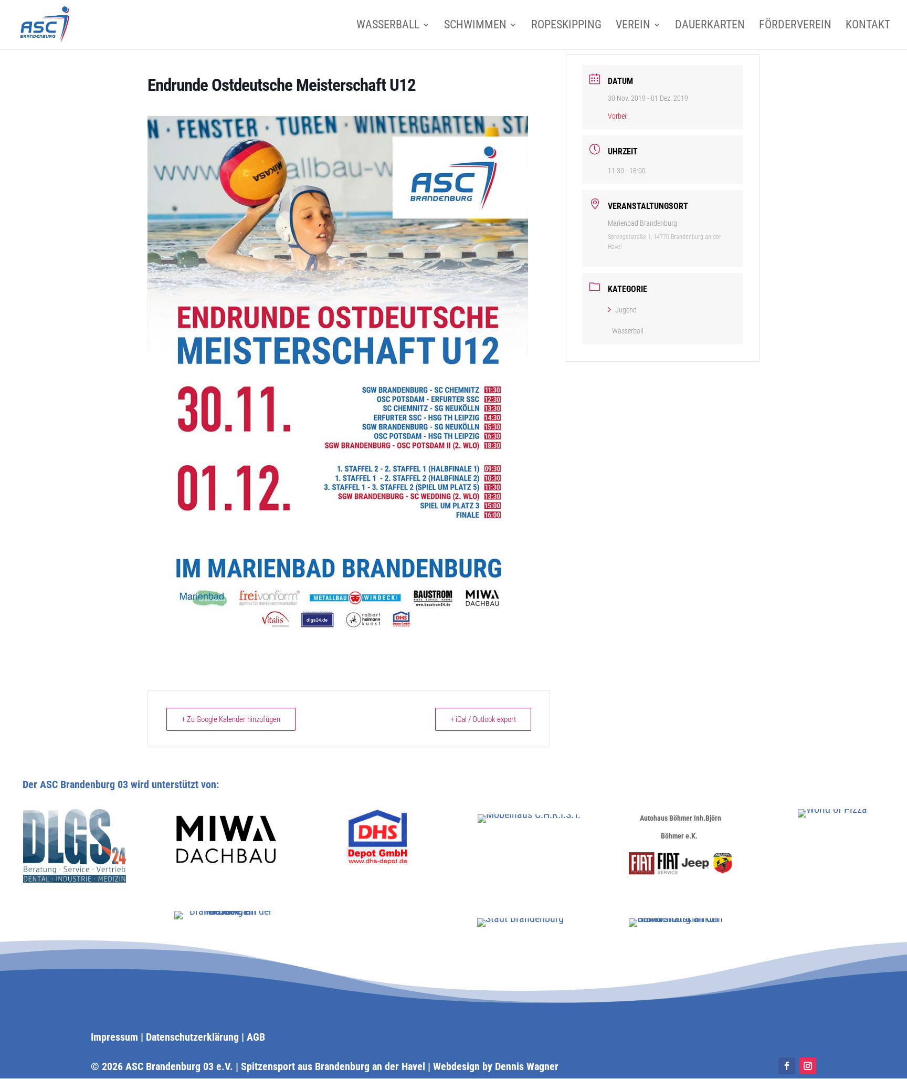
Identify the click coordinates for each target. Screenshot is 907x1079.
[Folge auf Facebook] (786, 1065)
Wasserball (387, 26)
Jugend (626, 310)
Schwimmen (475, 26)
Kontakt (868, 26)
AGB (256, 1037)
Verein (633, 26)
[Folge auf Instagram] (807, 1065)
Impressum (114, 1037)
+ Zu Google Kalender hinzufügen (231, 719)
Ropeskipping (566, 26)
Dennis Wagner (526, 1066)
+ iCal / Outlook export (483, 719)
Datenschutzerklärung (192, 1037)
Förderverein (795, 26)
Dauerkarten (710, 26)
